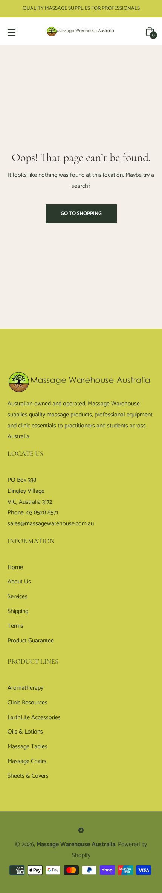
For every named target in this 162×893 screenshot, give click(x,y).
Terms (15, 626)
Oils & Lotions (25, 732)
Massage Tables (27, 746)
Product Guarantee (31, 641)
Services (18, 596)
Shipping (18, 611)
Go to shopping (81, 213)
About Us (19, 582)
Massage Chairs (27, 761)
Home (15, 567)
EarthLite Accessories (34, 717)
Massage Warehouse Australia (76, 844)
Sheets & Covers (28, 776)
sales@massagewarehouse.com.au (51, 523)
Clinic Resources (27, 703)
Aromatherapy (25, 688)
